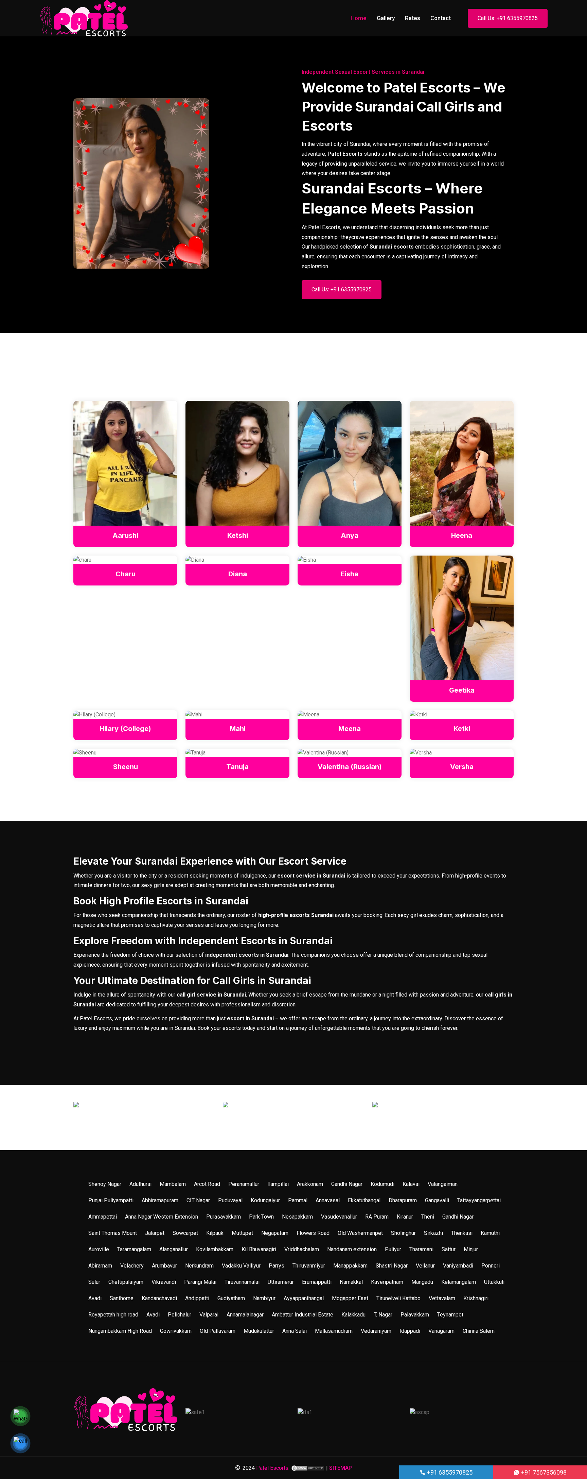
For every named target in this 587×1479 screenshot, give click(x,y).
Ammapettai (102, 1216)
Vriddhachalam (301, 1249)
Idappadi (409, 1331)
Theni (427, 1216)
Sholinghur (403, 1233)
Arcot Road (207, 1184)
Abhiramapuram (160, 1200)
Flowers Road (313, 1233)
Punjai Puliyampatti (111, 1200)
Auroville (98, 1249)
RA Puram (377, 1216)
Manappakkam (350, 1265)
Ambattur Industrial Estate (302, 1314)
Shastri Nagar (392, 1265)
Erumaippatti (317, 1282)
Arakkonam (310, 1184)
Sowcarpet (185, 1233)
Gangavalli (437, 1200)
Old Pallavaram (217, 1331)
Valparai (208, 1314)
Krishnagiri (475, 1298)
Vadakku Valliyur (241, 1265)
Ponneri (490, 1265)
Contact (440, 18)
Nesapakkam (297, 1216)
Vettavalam (442, 1298)
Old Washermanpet (360, 1233)
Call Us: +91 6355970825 (508, 18)
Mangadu (422, 1282)
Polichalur (179, 1314)
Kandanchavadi (159, 1298)
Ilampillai (278, 1184)
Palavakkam (415, 1314)
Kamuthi (490, 1233)
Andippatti (197, 1298)
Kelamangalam (458, 1282)
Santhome (122, 1298)
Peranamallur (243, 1184)
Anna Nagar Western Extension (161, 1216)
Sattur (449, 1249)
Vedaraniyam (376, 1331)
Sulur (94, 1282)
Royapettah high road (113, 1314)
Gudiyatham (231, 1298)
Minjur (471, 1249)
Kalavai (411, 1184)
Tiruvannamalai (242, 1282)
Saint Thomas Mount (112, 1233)
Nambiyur (264, 1298)
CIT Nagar (198, 1200)
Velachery (132, 1265)
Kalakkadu (353, 1314)
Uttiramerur (281, 1282)
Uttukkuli (494, 1282)
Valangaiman (443, 1184)
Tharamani (421, 1249)
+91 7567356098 (543, 1472)
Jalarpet (154, 1233)
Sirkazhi (433, 1233)
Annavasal (328, 1200)
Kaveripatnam (387, 1282)
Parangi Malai (200, 1282)
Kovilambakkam (214, 1249)
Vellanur (425, 1265)
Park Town (261, 1216)
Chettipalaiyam (125, 1282)
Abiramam (100, 1265)
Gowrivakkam (176, 1331)
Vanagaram (441, 1331)
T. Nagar (383, 1314)
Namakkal (351, 1282)
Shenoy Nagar (104, 1184)
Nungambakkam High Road (120, 1331)
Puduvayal (230, 1200)
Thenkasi (462, 1233)
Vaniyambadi (458, 1265)
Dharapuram (403, 1200)
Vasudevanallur (339, 1216)
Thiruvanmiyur (308, 1265)
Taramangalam (134, 1249)
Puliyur (393, 1249)
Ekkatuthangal (364, 1200)
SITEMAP (340, 1468)
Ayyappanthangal (304, 1298)
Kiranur (405, 1216)
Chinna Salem (479, 1331)
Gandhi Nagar (346, 1184)
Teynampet (450, 1314)
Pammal (297, 1200)
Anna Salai (294, 1331)
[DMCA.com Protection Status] (308, 1468)
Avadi (95, 1298)
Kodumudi (382, 1184)
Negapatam (274, 1233)
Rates (412, 18)
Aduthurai (140, 1184)
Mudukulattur (259, 1331)
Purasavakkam (223, 1216)
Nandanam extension (352, 1249)
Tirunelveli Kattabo (398, 1298)
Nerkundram (199, 1265)
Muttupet (242, 1233)
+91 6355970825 (449, 1472)
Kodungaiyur (265, 1200)
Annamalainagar (245, 1314)
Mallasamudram (334, 1331)
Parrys (276, 1265)
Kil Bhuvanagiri (259, 1249)
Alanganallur (173, 1249)
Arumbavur (164, 1265)
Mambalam (173, 1184)
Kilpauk (215, 1233)
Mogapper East (350, 1298)
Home (359, 18)
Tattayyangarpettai (479, 1200)
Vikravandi (164, 1282)
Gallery (386, 18)
